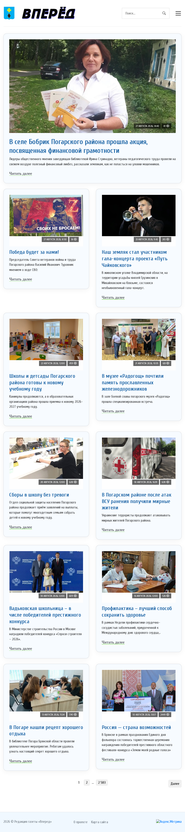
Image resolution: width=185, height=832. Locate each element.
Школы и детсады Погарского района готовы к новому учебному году (42, 382)
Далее (175, 784)
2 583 (102, 783)
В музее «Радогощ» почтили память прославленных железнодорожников (133, 382)
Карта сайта (99, 822)
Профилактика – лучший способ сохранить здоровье (137, 611)
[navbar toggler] (178, 13)
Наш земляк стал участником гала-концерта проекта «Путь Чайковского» (134, 258)
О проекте (81, 822)
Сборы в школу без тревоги (39, 495)
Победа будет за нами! (34, 252)
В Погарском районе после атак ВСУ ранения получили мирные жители (136, 501)
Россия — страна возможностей (136, 727)
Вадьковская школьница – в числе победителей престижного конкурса (45, 615)
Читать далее (20, 173)
